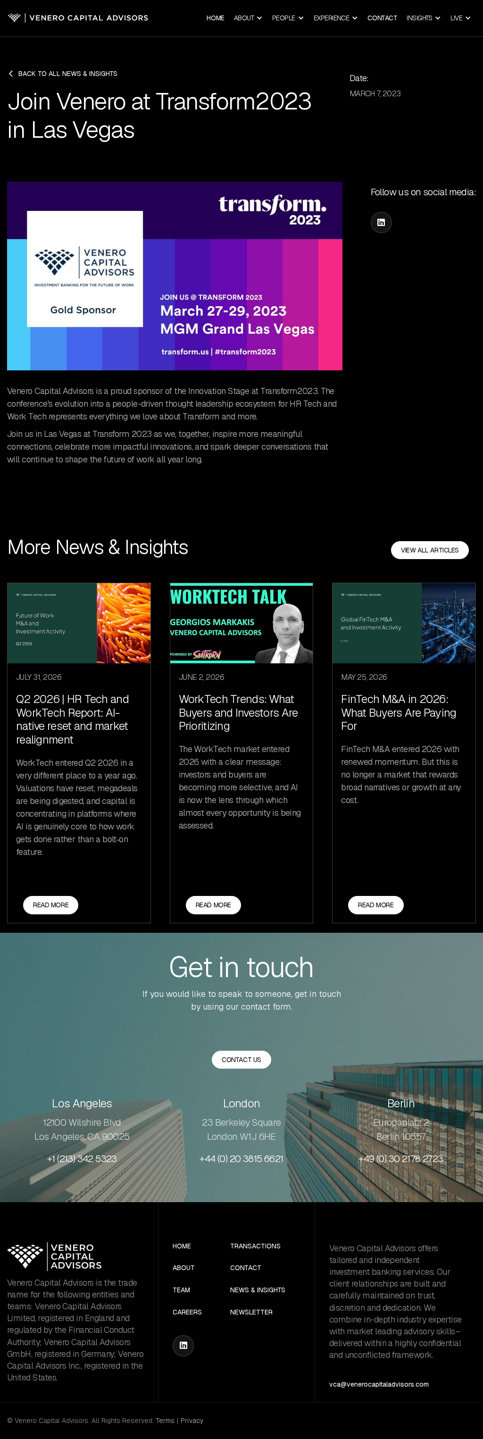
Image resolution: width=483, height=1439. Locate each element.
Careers (187, 1312)
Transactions (255, 1246)
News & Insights (257, 1290)
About (184, 1268)
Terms (165, 1421)
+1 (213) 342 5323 (82, 1158)
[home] (78, 18)
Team (181, 1290)
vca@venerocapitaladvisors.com (379, 1384)
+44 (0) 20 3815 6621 (241, 1158)
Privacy (192, 1421)
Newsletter (251, 1312)
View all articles (430, 550)
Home (215, 18)
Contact (382, 18)
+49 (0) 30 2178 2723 (400, 1158)
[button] (248, 18)
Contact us (241, 1059)
